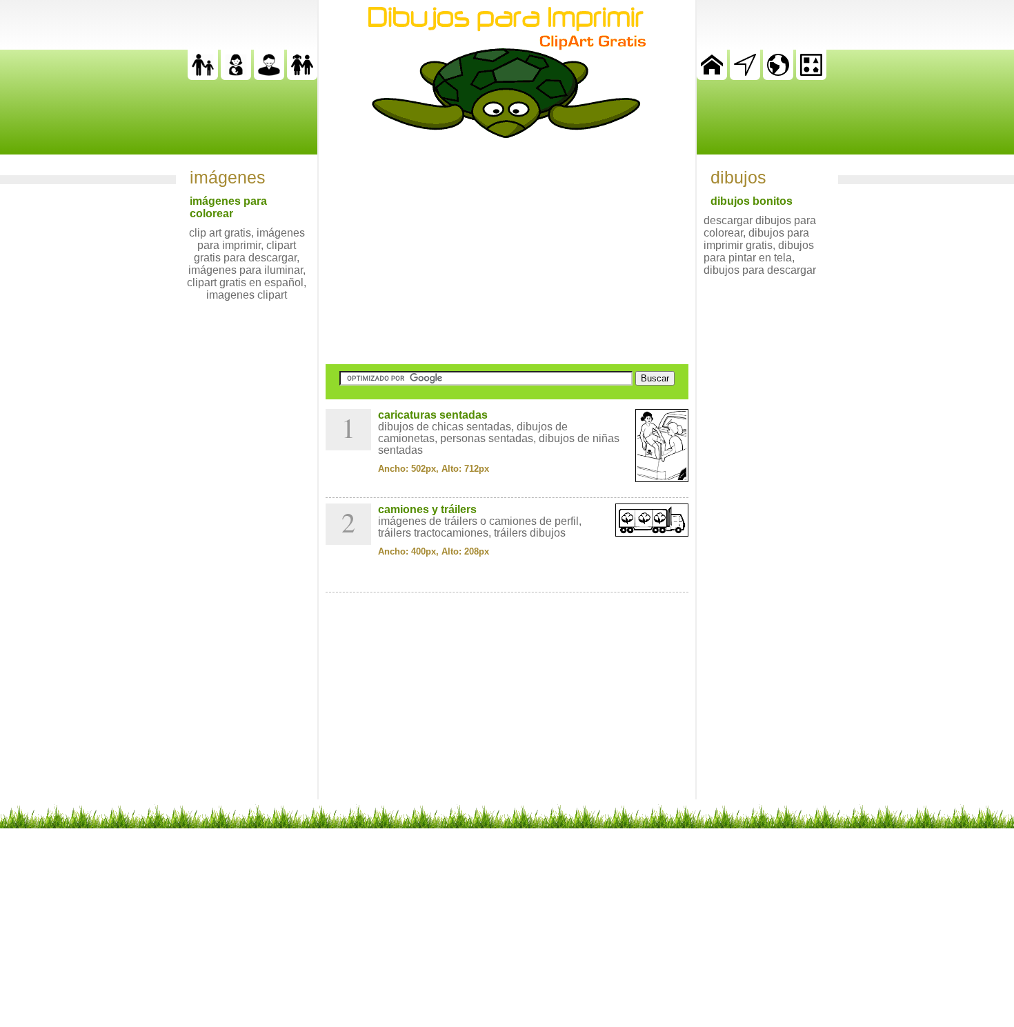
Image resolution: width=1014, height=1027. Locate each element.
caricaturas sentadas (433, 415)
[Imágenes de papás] (269, 76)
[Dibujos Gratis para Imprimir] (712, 76)
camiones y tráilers (427, 509)
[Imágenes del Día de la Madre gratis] (236, 76)
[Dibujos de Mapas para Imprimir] (778, 76)
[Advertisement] (507, 251)
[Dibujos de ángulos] (745, 76)
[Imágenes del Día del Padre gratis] (203, 76)
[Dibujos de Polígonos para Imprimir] (811, 76)
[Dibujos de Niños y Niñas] (302, 76)
